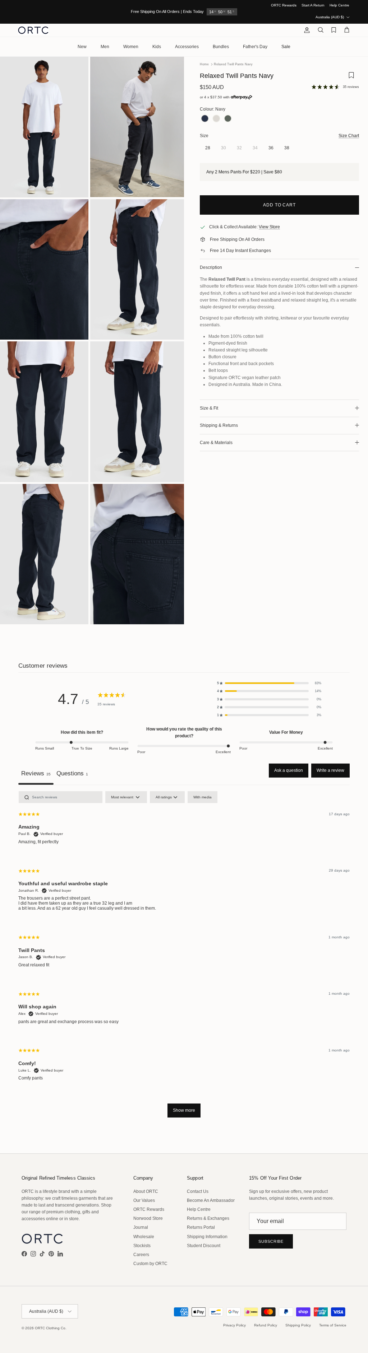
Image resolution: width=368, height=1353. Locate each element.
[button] (269, 683)
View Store (269, 226)
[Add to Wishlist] (351, 77)
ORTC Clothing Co (50, 1328)
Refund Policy (265, 1325)
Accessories (187, 46)
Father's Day (255, 46)
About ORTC (145, 1191)
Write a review (330, 770)
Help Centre (339, 5)
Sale (285, 46)
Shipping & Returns (219, 425)
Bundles (221, 46)
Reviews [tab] (36, 773)
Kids (156, 46)
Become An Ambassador (211, 1200)
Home (204, 64)
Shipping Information (207, 1236)
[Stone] (216, 119)
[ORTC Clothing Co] (33, 30)
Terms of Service (332, 1325)
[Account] (305, 30)
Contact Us (197, 1191)
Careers (141, 1254)
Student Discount (203, 1245)
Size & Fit (209, 408)
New (82, 46)
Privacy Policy (234, 1325)
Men (105, 46)
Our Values (144, 1200)
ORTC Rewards (283, 5)
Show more (184, 1110)
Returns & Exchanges (208, 1218)
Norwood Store (148, 1218)
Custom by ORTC (150, 1263)
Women (130, 46)
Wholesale (143, 1236)
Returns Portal (201, 1227)
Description (211, 267)
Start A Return (313, 5)
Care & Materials (216, 442)
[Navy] (205, 119)
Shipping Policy (298, 1325)
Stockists (142, 1245)
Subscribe (271, 1241)
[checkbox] (202, 797)
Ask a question (288, 770)
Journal (140, 1227)
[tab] (72, 774)
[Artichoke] (228, 119)
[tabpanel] (184, 958)
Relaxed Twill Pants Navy (233, 64)
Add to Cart (279, 204)
